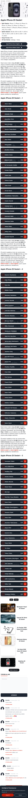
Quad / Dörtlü (8, 387)
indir (11, 599)
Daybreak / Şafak (9, 216)
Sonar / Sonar (8, 502)
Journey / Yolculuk (9, 300)
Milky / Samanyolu (9, 326)
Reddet (20, 795)
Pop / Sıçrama (8, 377)
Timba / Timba (8, 553)
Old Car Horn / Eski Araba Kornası (12, 341)
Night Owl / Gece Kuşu (10, 336)
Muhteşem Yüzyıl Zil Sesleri (22, 607)
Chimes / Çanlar (9, 180)
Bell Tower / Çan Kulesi (10, 134)
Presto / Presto (8, 382)
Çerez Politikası (10, 792)
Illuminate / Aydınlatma (10, 295)
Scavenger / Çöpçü (9, 461)
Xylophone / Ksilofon (10, 594)
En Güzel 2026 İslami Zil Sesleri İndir (22, 651)
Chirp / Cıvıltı (8, 185)
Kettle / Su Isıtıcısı (9, 305)
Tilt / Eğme (7, 548)
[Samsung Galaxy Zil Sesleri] (8, 640)
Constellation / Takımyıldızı (11, 195)
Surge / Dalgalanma (10, 537)
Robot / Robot (8, 423)
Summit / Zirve (8, 532)
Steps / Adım (8, 517)
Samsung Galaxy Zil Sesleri (22, 640)
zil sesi (16, 599)
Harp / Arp (7, 285)
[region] (14, 792)
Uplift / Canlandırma (10, 578)
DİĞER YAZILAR (13, 670)
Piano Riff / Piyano (9, 356)
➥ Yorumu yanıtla (8, 704)
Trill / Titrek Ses (9, 563)
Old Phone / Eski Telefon (11, 346)
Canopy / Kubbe (9, 170)
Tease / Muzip (8, 543)
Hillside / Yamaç (9, 290)
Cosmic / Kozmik (9, 200)
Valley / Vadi (8, 583)
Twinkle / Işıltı (8, 568)
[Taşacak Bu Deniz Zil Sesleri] (8, 618)
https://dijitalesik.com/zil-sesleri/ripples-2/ (15, 777)
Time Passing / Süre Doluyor (12, 558)
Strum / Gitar (8, 527)
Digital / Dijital (8, 226)
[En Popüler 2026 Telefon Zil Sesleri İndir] (8, 629)
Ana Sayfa (3, 1)
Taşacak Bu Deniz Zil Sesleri (22, 618)
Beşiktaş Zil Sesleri (21, 662)
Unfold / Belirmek (9, 573)
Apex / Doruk (8, 108)
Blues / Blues (8, 139)
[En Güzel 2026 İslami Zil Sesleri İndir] (8, 651)
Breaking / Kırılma (9, 149)
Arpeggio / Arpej (9, 114)
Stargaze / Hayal (9, 512)
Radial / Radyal (8, 397)
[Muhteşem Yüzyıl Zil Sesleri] (8, 608)
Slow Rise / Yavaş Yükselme (11, 497)
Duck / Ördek (8, 279)
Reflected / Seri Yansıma (11, 407)
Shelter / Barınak (9, 481)
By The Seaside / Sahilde (11, 165)
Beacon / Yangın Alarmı (10, 129)
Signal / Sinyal (8, 486)
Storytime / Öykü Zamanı (11, 522)
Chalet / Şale (8, 175)
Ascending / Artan (9, 119)
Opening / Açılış (9, 351)
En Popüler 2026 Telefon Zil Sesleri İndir (22, 629)
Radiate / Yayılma (9, 402)
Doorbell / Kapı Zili (9, 236)
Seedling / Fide (8, 471)
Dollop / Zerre (8, 231)
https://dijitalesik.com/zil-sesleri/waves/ (17, 731)
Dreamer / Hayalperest (10, 274)
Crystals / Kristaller (9, 211)
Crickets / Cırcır (9, 206)
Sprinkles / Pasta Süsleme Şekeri (12, 507)
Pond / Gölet (8, 372)
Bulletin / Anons (9, 154)
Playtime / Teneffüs (9, 366)
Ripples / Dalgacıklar (10, 418)
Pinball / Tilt (8, 361)
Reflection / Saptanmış (10, 412)
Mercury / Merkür (9, 320)
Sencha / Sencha (9, 476)
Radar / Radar (8, 392)
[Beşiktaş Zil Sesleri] (8, 662)
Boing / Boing (8, 144)
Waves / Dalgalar (9, 589)
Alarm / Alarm (8, 103)
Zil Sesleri (8, 1)
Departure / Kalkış (9, 221)
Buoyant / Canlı (8, 160)
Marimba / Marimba (10, 315)
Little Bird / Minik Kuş (10, 310)
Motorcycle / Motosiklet (11, 331)
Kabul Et (8, 795)
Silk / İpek (7, 491)
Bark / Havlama (8, 124)
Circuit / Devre (8, 190)
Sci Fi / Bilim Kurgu (9, 466)
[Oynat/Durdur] (3, 103)
